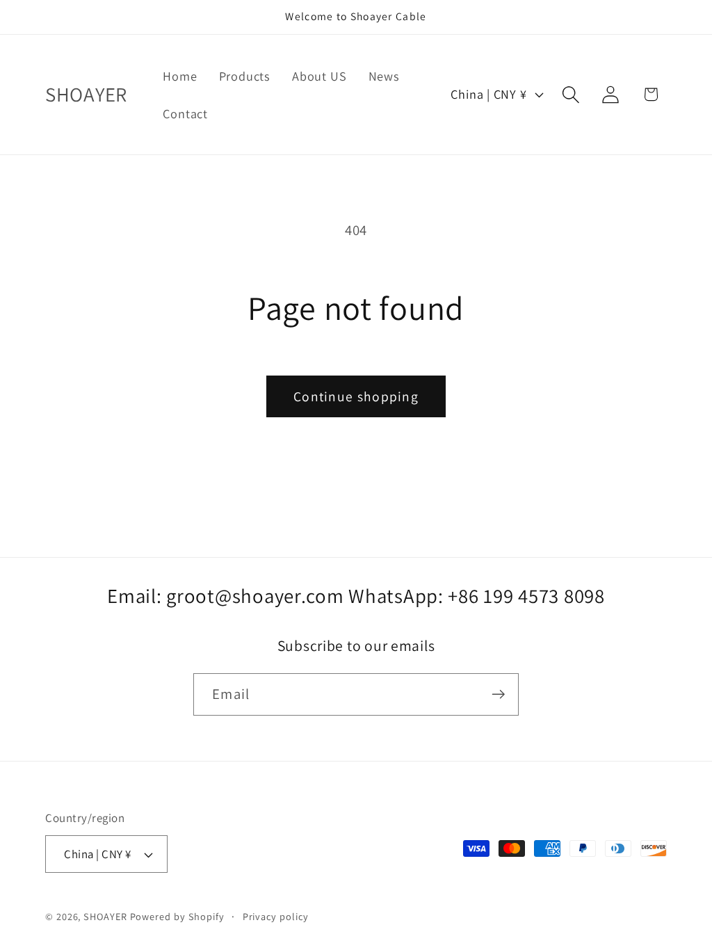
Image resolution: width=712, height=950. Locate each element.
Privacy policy (276, 916)
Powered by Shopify (177, 916)
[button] (571, 94)
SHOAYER (105, 916)
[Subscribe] (498, 694)
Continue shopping (356, 396)
